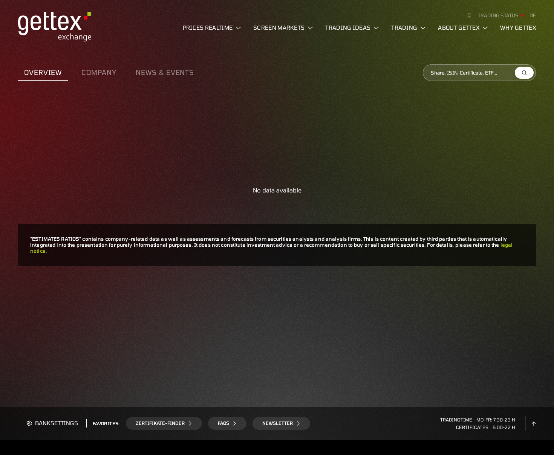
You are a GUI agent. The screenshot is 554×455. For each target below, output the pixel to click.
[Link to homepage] (54, 25)
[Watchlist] (466, 15)
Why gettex (518, 27)
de (533, 15)
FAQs (223, 423)
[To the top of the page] (533, 423)
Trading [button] (404, 27)
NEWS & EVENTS (165, 72)
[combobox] (479, 72)
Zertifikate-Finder (160, 423)
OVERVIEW (43, 72)
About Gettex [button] (458, 27)
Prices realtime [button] (208, 27)
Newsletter (277, 423)
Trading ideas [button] (347, 27)
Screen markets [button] (279, 27)
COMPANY (98, 72)
